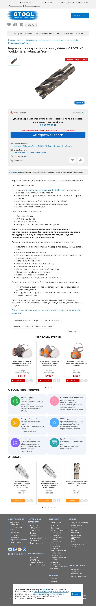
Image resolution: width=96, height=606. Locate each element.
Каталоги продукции (35, 526)
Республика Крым (38, 565)
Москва (53, 579)
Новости (54, 525)
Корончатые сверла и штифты (26, 321)
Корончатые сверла (18, 540)
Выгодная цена (36, 543)
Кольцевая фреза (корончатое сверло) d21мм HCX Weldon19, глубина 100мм (21, 484)
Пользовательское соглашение (58, 552)
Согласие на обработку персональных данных (56, 536)
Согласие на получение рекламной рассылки (55, 545)
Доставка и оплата (15, 6)
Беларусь (34, 557)
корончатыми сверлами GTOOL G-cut (46, 190)
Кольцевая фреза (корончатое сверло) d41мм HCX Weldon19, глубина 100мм (49, 484)
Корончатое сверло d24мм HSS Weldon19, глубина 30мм (77, 483)
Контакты (80, 34)
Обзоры (33, 536)
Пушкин (53, 581)
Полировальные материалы (17, 528)
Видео (33, 533)
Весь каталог (15, 542)
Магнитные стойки (51, 321)
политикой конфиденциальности (51, 592)
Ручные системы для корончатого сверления (33, 326)
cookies (46, 589)
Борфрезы (14, 532)
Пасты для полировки (14, 536)
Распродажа (17, 34)
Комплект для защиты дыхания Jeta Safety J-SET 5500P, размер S (22, 363)
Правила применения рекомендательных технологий (58, 565)
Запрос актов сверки (76, 526)
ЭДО (73, 542)
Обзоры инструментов (45, 34)
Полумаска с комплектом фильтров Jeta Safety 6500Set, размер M (49, 363)
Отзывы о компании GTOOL (79, 545)
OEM (58, 34)
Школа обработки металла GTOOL (38, 539)
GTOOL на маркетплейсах (36, 561)
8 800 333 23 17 (48, 125)
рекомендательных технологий (48, 594)
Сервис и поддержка (32, 6)
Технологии (35, 530)
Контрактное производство (77, 531)
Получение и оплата (79, 523)
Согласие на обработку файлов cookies (58, 558)
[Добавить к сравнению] (80, 160)
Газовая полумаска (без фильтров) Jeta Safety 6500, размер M (77, 363)
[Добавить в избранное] (72, 160)
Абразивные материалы (15, 524)
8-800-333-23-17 (26, 2)
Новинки (28, 34)
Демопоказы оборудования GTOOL (77, 537)
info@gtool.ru (47, 2)
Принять (75, 594)
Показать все (73, 331)
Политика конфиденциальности (59, 529)
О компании (68, 34)
